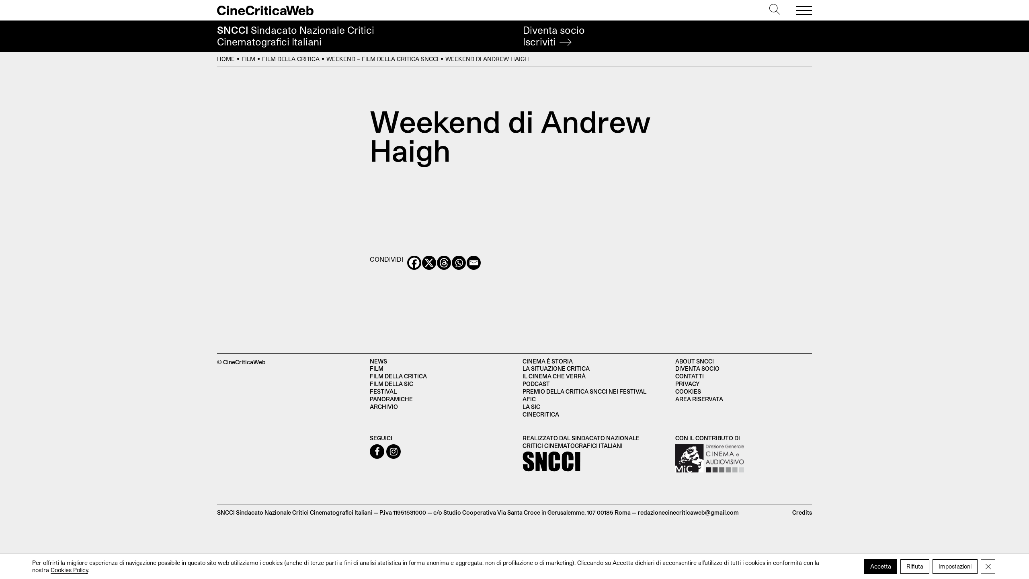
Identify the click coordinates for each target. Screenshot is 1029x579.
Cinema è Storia (548, 361)
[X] (429, 263)
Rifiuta (914, 566)
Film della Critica (291, 58)
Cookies (688, 391)
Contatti (689, 376)
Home (226, 58)
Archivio (384, 406)
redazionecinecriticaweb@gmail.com (688, 512)
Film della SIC (391, 383)
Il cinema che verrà (554, 376)
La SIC (531, 406)
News (378, 361)
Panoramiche (391, 399)
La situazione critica (556, 368)
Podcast (536, 383)
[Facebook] (414, 263)
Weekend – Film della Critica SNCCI (382, 58)
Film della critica (398, 376)
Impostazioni (955, 566)
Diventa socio (554, 36)
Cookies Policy (69, 570)
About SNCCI (694, 361)
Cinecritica (541, 414)
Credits (802, 512)
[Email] (474, 263)
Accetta (880, 566)
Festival (383, 391)
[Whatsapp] (459, 263)
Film (248, 58)
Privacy (687, 383)
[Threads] (444, 263)
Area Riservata (699, 399)
